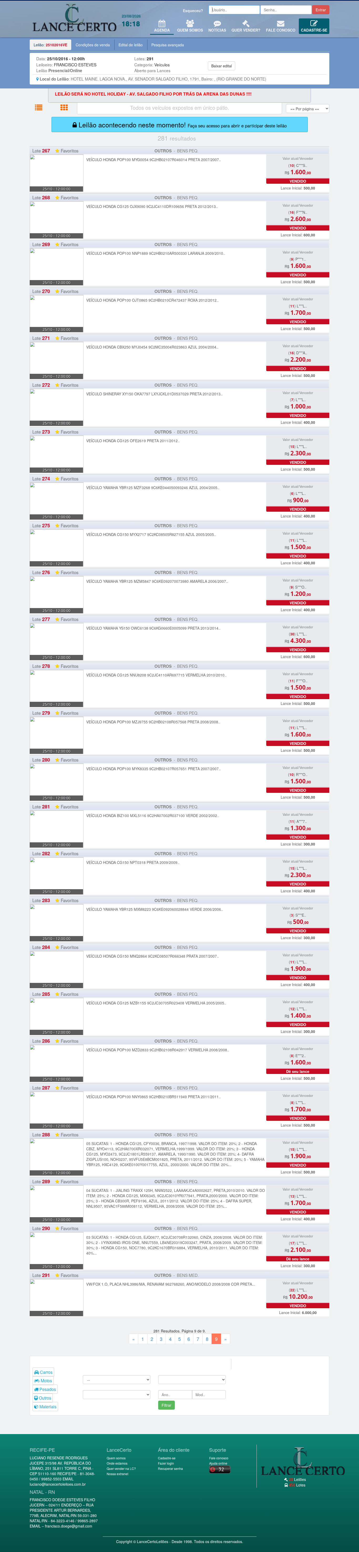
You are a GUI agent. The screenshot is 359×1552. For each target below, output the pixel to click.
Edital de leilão (131, 44)
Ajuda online (218, 1463)
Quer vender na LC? (121, 1468)
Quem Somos (190, 30)
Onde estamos (117, 1463)
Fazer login (166, 1463)
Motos (46, 1380)
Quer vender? (246, 30)
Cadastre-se (314, 30)
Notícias (217, 30)
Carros (46, 1372)
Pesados (47, 1389)
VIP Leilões (74, 19)
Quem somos (116, 1458)
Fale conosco (280, 30)
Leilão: (50, 44)
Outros (44, 1398)
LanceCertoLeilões (152, 1541)
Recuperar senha (170, 1468)
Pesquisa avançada (167, 44)
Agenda (162, 30)
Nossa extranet (117, 1473)
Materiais (47, 1407)
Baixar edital (221, 65)
